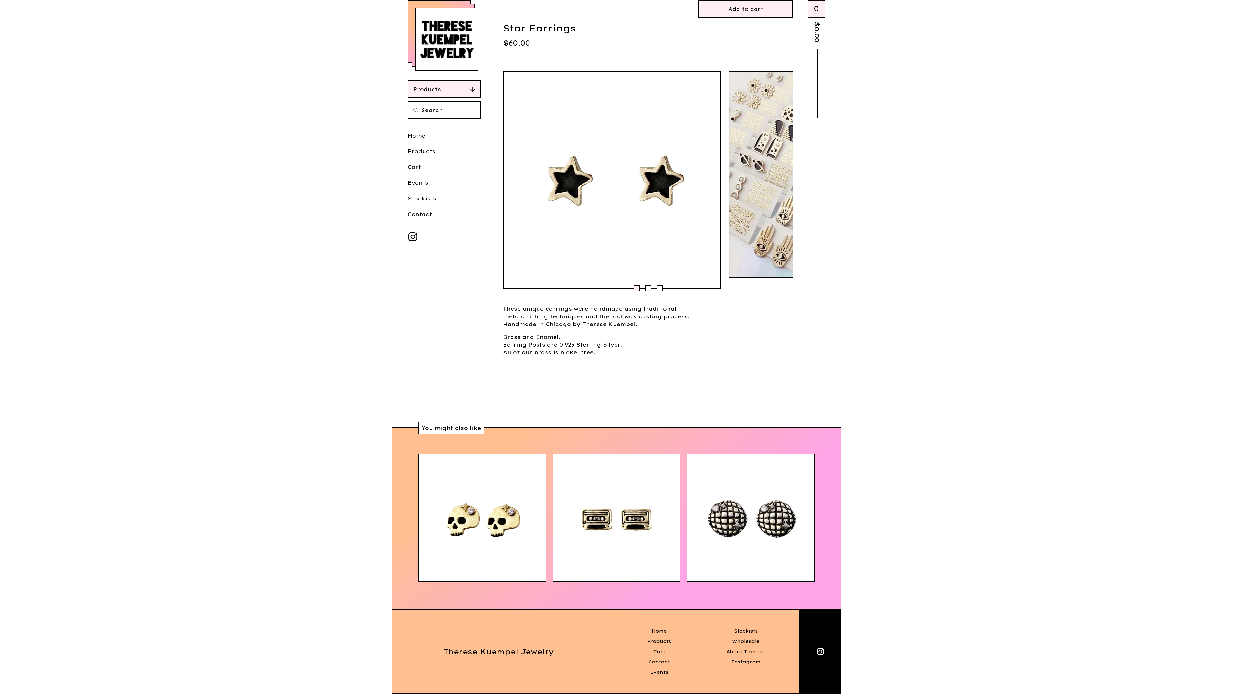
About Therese (745, 651)
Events (418, 183)
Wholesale (746, 641)
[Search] (415, 110)
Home (416, 135)
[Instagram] (412, 237)
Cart (414, 167)
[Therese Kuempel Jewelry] (446, 39)
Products (427, 89)
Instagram (746, 662)
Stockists (422, 198)
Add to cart (745, 9)
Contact (420, 214)
